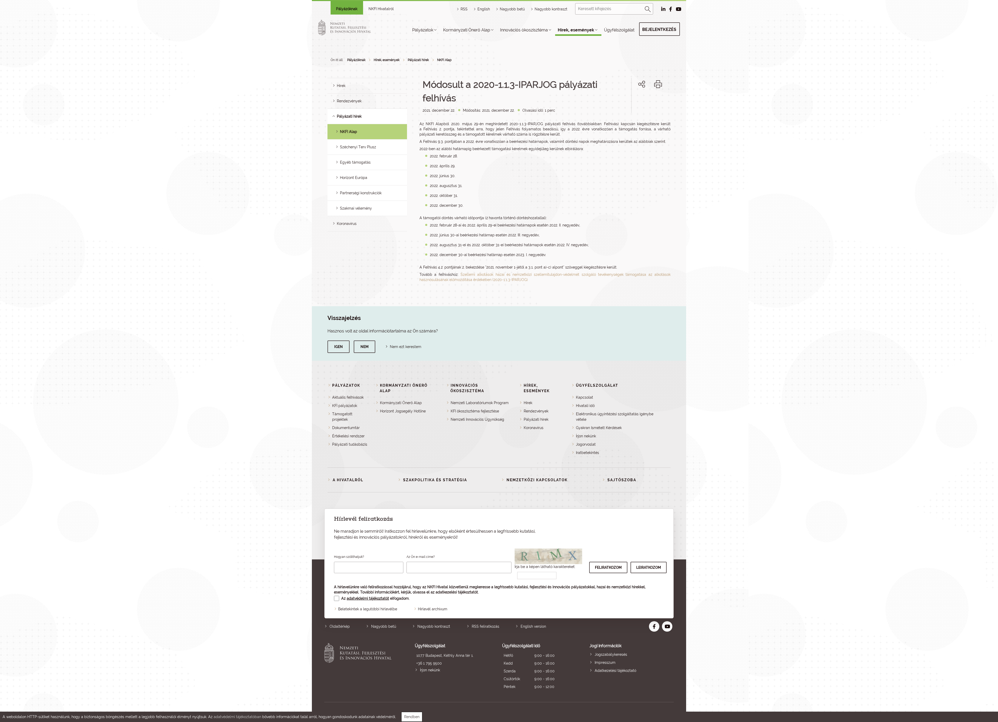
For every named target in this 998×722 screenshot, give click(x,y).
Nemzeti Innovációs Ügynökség (477, 419)
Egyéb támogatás (355, 162)
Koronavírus (347, 224)
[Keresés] (648, 8)
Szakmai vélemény (356, 208)
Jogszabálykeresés (611, 654)
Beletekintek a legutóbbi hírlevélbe (367, 609)
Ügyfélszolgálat (619, 30)
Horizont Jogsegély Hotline (403, 411)
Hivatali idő (585, 406)
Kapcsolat (584, 397)
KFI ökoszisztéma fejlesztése (475, 411)
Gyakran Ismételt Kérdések (599, 428)
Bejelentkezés (659, 29)
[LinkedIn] (659, 102)
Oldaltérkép (340, 626)
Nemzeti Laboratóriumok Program (480, 403)
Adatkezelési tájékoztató (615, 670)
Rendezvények (349, 101)
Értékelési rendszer (348, 436)
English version (533, 626)
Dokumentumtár (346, 428)
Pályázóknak (346, 9)
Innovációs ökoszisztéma (524, 30)
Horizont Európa (353, 178)
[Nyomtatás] (658, 84)
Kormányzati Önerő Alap (466, 30)
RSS (464, 9)
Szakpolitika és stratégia (435, 480)
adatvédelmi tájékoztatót (368, 598)
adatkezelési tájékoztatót (457, 592)
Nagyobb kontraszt (551, 9)
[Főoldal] (350, 27)
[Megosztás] (642, 84)
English (483, 9)
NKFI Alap (444, 60)
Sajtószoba (621, 480)
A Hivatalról (348, 480)
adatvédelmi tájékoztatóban (237, 717)
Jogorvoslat (586, 444)
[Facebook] (636, 102)
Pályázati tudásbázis (349, 444)
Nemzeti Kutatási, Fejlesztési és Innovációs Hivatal (359, 667)
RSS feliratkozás (485, 626)
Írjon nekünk (586, 436)
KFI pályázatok (344, 406)
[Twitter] (647, 102)
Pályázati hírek (418, 60)
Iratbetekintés (587, 453)
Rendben (411, 717)
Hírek (341, 86)
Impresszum (605, 662)
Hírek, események (576, 30)
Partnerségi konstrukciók (361, 193)
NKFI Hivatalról (381, 9)
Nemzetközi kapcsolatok (537, 480)
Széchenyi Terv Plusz (358, 147)
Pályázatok (422, 30)
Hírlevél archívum (432, 609)
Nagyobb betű (383, 626)
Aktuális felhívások (348, 397)
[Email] (624, 102)
